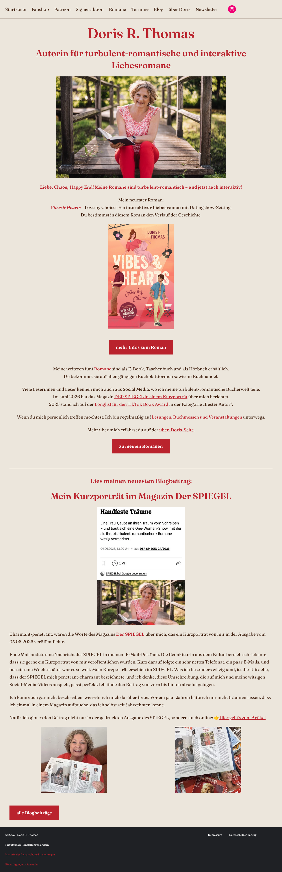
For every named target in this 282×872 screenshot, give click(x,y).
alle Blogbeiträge (34, 812)
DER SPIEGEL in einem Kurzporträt (150, 396)
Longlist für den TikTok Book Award (131, 404)
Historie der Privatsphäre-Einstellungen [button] (30, 854)
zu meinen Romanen (141, 446)
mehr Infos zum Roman (141, 347)
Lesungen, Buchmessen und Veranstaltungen (197, 417)
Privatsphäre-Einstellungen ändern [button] (27, 844)
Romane (102, 369)
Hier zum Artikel (242, 717)
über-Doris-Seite (176, 429)
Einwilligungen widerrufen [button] (21, 864)
